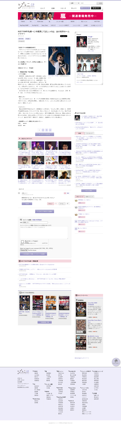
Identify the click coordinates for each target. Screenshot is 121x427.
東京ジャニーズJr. (86, 411)
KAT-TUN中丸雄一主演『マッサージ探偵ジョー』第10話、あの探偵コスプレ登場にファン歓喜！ (65, 168)
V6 (34, 384)
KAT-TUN (21, 38)
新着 (79, 133)
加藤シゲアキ (49, 395)
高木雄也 (60, 408)
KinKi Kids (37, 399)
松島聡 (72, 397)
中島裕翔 (60, 402)
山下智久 (96, 388)
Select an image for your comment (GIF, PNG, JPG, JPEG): (36, 248)
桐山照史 (84, 375)
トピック (63, 8)
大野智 (48, 378)
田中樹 (84, 391)
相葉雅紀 (48, 373)
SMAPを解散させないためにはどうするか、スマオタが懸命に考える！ (90, 221)
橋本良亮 (72, 402)
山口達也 (37, 375)
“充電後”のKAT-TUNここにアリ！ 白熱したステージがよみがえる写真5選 (38, 269)
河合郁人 (72, 406)
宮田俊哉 (72, 384)
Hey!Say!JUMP (61, 397)
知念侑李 (60, 401)
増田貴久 (48, 397)
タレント (74, 8)
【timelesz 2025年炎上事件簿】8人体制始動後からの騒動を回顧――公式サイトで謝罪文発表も (89, 152)
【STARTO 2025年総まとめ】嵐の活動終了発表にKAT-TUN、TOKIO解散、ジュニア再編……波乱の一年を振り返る (89, 145)
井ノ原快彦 (37, 389)
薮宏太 (60, 413)
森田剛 (36, 391)
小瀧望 (84, 384)
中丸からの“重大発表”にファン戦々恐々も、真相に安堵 (24, 167)
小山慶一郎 (49, 393)
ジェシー (84, 397)
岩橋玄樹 (84, 400)
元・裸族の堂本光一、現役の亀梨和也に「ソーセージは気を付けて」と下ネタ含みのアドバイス (24, 182)
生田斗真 (96, 386)
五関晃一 (72, 408)
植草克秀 (96, 399)
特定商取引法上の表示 (23, 387)
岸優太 (84, 404)
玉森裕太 (72, 377)
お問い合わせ (20, 380)
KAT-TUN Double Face (24, 312)
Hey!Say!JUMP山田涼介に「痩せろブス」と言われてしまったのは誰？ (89, 128)
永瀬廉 (84, 408)
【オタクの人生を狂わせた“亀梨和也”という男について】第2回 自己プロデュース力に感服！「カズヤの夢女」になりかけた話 (51, 169)
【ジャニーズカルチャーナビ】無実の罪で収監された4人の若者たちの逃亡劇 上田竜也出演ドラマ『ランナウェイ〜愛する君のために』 (65, 154)
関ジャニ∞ (60, 371)
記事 (53, 8)
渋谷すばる (61, 373)
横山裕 (60, 384)
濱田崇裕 (84, 382)
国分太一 (37, 377)
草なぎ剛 (96, 378)
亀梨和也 (94, 75)
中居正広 (96, 373)
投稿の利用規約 (37, 220)
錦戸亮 (60, 375)
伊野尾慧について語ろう (84, 200)
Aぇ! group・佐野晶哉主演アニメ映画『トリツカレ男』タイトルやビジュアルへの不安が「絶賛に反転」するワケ (89, 178)
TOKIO (35, 371)
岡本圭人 (60, 404)
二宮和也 (48, 377)
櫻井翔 (48, 380)
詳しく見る (91, 50)
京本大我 (84, 389)
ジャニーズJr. (85, 388)
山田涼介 (60, 399)
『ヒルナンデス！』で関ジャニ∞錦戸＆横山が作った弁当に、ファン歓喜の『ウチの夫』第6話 (24, 153)
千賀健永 (72, 380)
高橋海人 (84, 410)
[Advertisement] (89, 99)
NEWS (47, 391)
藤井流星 (84, 380)
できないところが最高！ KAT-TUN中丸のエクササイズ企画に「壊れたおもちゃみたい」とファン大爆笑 (44, 284)
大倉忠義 (60, 380)
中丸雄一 (28, 38)
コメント (22, 225)
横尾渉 (72, 378)
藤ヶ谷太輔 (73, 375)
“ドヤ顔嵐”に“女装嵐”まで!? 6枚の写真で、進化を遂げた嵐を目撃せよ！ (92, 117)
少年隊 (95, 393)
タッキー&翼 (48, 384)
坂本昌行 (37, 386)
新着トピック (89, 196)
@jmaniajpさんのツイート (82, 358)
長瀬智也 (37, 380)
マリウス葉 (73, 395)
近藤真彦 (96, 384)
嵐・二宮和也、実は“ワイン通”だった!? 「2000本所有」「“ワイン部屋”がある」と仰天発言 (37, 168)
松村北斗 (84, 395)
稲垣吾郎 (96, 377)
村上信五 (60, 382)
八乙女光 (60, 412)
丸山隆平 (60, 377)
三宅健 (36, 393)
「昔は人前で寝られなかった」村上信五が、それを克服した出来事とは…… (51, 153)
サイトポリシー (21, 385)
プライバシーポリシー (23, 383)
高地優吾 (84, 393)
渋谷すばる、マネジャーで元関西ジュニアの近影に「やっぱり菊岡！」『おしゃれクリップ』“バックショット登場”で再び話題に (89, 138)
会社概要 (19, 382)
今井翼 (48, 388)
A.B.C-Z (71, 401)
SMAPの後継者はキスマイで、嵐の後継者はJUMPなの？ (89, 207)
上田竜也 (89, 75)
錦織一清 (96, 395)
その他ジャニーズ (98, 371)
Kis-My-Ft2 (72, 371)
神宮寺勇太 (85, 402)
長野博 (36, 388)
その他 (95, 389)
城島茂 (36, 373)
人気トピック (79, 196)
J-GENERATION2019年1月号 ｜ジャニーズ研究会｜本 (50, 314)
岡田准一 (37, 395)
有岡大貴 (60, 406)
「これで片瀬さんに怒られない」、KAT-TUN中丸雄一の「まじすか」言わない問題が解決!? (42, 279)
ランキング (89, 133)
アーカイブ (21, 41)
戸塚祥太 (72, 404)
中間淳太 (84, 377)
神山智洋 (84, 378)
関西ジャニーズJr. (86, 413)
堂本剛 (36, 402)
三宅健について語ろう (83, 214)
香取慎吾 (96, 380)
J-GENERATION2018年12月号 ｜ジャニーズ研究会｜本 (64, 314)
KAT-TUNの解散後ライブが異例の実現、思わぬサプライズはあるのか (36, 264)
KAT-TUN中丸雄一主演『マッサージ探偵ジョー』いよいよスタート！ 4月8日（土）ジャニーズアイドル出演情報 (52, 183)
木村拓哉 (96, 375)
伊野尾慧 (60, 410)
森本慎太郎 (85, 399)
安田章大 (60, 378)
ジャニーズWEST (86, 371)
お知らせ (19, 378)
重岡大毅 (84, 373)
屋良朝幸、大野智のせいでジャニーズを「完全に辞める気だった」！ (65, 181)
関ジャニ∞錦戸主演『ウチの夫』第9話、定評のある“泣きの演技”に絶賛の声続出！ (37, 153)
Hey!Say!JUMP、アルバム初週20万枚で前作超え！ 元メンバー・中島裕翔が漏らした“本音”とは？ (89, 171)
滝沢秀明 (48, 386)
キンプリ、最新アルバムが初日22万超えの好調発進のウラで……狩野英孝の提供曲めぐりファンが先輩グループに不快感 (89, 158)
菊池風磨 (72, 393)
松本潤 (48, 375)
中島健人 (72, 391)
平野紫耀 (84, 406)
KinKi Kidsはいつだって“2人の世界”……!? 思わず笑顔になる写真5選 (89, 123)
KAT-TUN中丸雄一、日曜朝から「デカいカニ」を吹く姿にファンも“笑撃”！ (38, 274)
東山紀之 (96, 397)
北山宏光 (72, 373)
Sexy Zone (72, 388)
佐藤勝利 (72, 389)
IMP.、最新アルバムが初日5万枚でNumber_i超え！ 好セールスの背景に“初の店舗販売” (89, 165)
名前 (21, 222)
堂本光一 (37, 401)
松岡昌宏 (37, 378)
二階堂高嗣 (73, 382)
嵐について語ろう (82, 228)
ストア (42, 8)
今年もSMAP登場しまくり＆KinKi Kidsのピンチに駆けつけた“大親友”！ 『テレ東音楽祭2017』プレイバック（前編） (38, 183)
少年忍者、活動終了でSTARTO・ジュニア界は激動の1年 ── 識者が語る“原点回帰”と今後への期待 (89, 184)
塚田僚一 (72, 410)
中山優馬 (96, 382)
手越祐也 (48, 399)
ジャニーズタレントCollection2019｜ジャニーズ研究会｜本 (37, 313)
